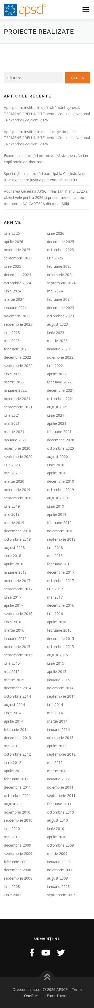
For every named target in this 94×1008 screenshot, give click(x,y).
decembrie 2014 (17, 687)
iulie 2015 (12, 663)
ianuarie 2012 (58, 778)
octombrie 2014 (17, 696)
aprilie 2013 (56, 745)
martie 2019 (14, 522)
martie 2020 (14, 481)
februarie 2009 (16, 861)
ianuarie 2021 (15, 439)
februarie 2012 (16, 778)
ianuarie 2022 (15, 390)
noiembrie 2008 (60, 869)
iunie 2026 (55, 233)
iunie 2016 (12, 621)
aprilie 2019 (56, 514)
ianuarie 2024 (15, 307)
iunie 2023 (55, 332)
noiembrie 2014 (60, 687)
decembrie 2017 (60, 572)
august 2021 (57, 406)
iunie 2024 (12, 291)
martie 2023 (57, 340)
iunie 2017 (12, 597)
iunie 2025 (12, 266)
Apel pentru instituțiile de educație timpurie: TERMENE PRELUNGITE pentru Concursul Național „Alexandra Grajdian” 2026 (47, 138)
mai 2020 (12, 472)
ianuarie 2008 (58, 886)
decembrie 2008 (17, 869)
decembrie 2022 (17, 357)
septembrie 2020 (18, 456)
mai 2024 (55, 291)
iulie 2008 (12, 886)
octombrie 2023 (60, 315)
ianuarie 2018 (15, 572)
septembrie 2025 (18, 258)
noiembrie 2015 (17, 646)
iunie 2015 (55, 663)
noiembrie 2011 (60, 787)
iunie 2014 (12, 712)
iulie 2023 (12, 332)
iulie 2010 (12, 828)
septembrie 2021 (18, 406)
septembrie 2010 (18, 820)
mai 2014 (55, 712)
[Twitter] (61, 952)
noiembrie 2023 (17, 315)
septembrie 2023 (18, 324)
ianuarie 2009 (58, 861)
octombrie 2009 (60, 845)
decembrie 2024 (17, 274)
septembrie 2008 (18, 878)
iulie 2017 (55, 588)
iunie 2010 (55, 828)
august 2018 (14, 547)
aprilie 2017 (13, 605)
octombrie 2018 (17, 539)
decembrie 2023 (60, 307)
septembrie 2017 (18, 588)
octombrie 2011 (17, 795)
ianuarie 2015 (58, 679)
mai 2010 (12, 836)
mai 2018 (55, 555)
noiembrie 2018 (60, 530)
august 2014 (14, 704)
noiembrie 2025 (17, 249)
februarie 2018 (59, 563)
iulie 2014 (55, 704)
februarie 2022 (59, 381)
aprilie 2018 (13, 563)
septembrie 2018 (61, 539)
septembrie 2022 (18, 365)
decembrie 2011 (17, 787)
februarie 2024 (59, 299)
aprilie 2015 (56, 671)
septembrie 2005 (61, 894)
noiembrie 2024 (60, 274)
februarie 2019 (59, 522)
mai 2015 (12, 671)
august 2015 (57, 654)
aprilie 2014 (13, 721)
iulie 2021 (12, 415)
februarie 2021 (59, 431)
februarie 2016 (59, 630)
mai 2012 (55, 762)
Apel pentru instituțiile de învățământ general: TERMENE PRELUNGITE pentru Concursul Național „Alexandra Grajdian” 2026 (47, 113)
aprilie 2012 (13, 770)
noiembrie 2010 (17, 812)
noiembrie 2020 (17, 448)
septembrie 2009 (18, 853)
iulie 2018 (55, 547)
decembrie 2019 (60, 481)
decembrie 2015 (60, 638)
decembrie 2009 (17, 845)
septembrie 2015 (18, 654)
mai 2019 (12, 514)
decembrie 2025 (60, 241)
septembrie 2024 (61, 282)
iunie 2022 (12, 373)
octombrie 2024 (17, 282)
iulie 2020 (12, 464)
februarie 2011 (59, 803)
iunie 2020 (55, 464)
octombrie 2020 (60, 448)
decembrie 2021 (60, 390)
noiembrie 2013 (60, 737)
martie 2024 (14, 299)
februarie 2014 (16, 729)
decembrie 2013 (17, 737)
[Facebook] (32, 952)
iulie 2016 (55, 613)
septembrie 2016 (18, 613)
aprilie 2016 (56, 621)
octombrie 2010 (60, 812)
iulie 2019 (12, 506)
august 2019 (57, 497)
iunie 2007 (12, 894)
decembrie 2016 (60, 605)
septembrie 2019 (18, 497)
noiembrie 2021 (17, 398)
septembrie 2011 (61, 795)
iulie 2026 (12, 233)
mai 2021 (12, 423)
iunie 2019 (55, 506)
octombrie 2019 (60, 489)
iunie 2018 (12, 555)
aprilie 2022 (56, 373)
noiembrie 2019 (17, 489)
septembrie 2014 (61, 696)
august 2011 (14, 803)
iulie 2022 (55, 365)
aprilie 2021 (56, 423)
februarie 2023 (16, 348)
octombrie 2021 (60, 398)
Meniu (85, 10)
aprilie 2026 (13, 241)
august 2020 (57, 456)
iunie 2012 (12, 762)
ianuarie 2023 (58, 348)
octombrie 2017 (60, 580)
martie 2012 (57, 770)
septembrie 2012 (61, 754)
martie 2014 (57, 721)
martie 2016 (14, 630)
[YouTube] (45, 952)
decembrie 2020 (60, 439)
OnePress (32, 995)
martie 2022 (14, 381)
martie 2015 (14, 679)
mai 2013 (12, 745)
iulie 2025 (55, 258)
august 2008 (57, 878)
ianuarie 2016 (15, 638)
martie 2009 (57, 853)
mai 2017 (55, 597)
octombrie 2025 (60, 249)
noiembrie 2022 (60, 357)
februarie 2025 (59, 266)
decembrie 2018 (17, 530)
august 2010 (57, 820)
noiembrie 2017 (17, 580)
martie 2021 (14, 431)
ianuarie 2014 (58, 729)
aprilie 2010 (56, 836)
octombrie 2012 (17, 754)
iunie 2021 (55, 415)
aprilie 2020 (56, 472)
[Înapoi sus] (47, 977)
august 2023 (57, 324)
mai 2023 (12, 340)
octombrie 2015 (60, 646)
